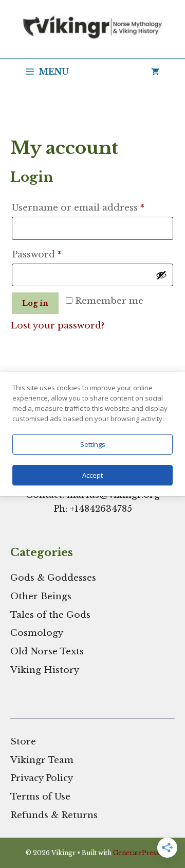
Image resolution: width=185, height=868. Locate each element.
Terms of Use (40, 796)
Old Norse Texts (47, 651)
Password (58, 254)
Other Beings (40, 596)
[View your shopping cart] (155, 71)
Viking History (44, 670)
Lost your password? (57, 325)
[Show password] (161, 275)
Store (23, 741)
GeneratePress (136, 853)
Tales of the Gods (50, 615)
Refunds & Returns (54, 815)
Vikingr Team (41, 760)
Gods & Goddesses (53, 577)
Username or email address (92, 207)
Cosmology (36, 633)
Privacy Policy (41, 778)
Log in (35, 303)
